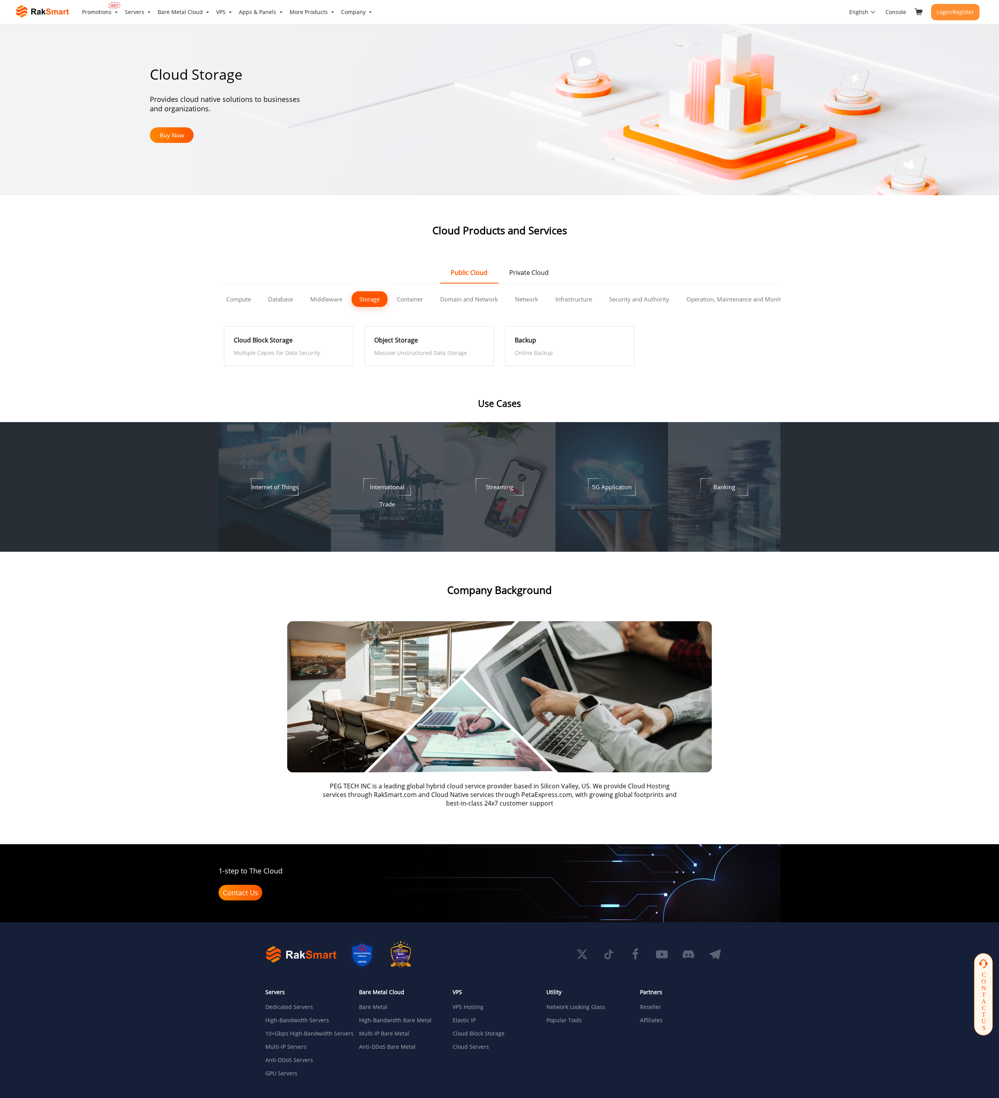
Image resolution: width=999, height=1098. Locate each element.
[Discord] (688, 954)
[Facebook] (635, 954)
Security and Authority (639, 299)
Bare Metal (373, 1007)
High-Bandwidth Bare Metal (395, 1020)
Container (410, 299)
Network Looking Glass (575, 1007)
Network (526, 299)
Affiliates (651, 1020)
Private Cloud (529, 272)
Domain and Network (469, 299)
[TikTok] (609, 954)
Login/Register (955, 12)
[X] (582, 954)
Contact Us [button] (240, 892)
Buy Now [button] (172, 135)
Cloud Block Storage (479, 1033)
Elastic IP (464, 1020)
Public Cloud (469, 272)
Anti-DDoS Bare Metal (387, 1047)
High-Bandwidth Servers (297, 1020)
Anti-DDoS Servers (289, 1060)
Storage (369, 299)
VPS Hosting (468, 1007)
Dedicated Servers (289, 1007)
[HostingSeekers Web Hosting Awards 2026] (400, 954)
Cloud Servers (471, 1047)
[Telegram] (715, 954)
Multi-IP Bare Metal (384, 1033)
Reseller (650, 1007)
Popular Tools (564, 1020)
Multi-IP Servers (286, 1047)
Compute (238, 299)
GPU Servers (281, 1073)
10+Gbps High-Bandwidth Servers (306, 1033)
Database (280, 299)
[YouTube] (662, 954)
